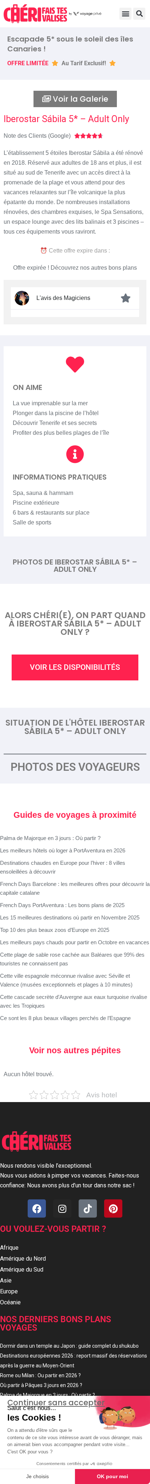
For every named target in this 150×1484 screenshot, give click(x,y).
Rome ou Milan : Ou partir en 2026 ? (40, 1375)
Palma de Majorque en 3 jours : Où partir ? (50, 838)
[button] (125, 14)
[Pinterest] (113, 1208)
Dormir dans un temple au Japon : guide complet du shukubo (69, 1346)
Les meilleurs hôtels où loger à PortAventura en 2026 (62, 850)
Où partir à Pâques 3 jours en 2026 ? (41, 1385)
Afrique (9, 1247)
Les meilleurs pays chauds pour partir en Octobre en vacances (74, 942)
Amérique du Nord (23, 1258)
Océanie (10, 1302)
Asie (6, 1280)
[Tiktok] (88, 1208)
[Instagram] (62, 1208)
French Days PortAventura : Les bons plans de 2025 (62, 905)
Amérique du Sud (21, 1269)
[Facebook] (37, 1208)
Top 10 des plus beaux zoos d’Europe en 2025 (54, 930)
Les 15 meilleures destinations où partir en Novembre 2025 (69, 917)
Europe (9, 1291)
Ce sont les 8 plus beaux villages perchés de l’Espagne (65, 1018)
